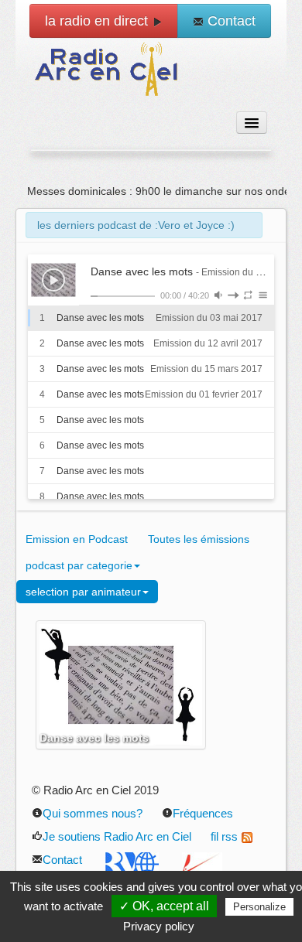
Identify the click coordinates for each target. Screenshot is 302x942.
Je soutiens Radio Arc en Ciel (117, 836)
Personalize (259, 907)
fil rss (224, 836)
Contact (230, 21)
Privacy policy (158, 926)
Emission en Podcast (77, 539)
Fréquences (203, 813)
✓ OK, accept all (164, 906)
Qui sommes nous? (92, 813)
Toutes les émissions (198, 539)
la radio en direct (98, 21)
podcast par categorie (79, 565)
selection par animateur (83, 591)
